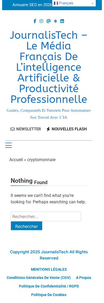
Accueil (16, 159)
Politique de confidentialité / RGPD (49, 286)
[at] (48, 21)
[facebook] (35, 21)
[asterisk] (55, 21)
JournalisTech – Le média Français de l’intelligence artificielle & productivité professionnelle (48, 67)
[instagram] (41, 21)
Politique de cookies (48, 295)
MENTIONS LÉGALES (49, 269)
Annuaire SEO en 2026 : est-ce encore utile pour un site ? (46, 5)
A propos (83, 277)
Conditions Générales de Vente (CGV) (39, 277)
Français (65, 3)
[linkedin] (62, 21)
